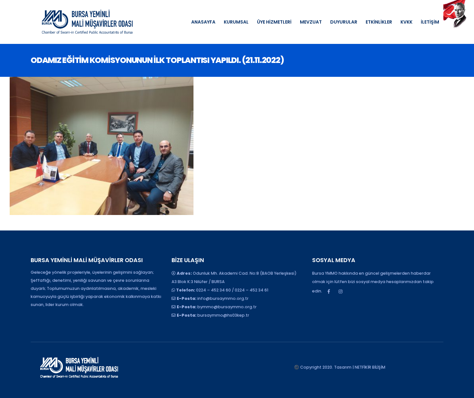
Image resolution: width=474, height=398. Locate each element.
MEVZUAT (311, 22)
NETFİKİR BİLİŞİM (370, 367)
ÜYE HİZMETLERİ (274, 22)
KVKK (406, 22)
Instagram (340, 291)
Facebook (328, 291)
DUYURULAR (343, 22)
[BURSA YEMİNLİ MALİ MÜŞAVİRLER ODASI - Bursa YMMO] (87, 22)
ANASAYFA (203, 22)
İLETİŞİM (430, 22)
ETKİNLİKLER (379, 22)
